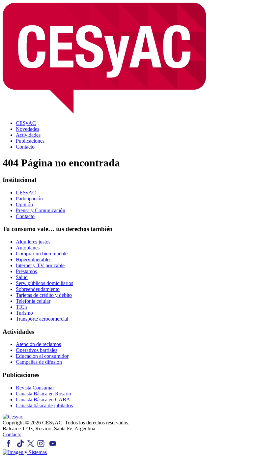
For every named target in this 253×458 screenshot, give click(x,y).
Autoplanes (28, 247)
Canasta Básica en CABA (43, 399)
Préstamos (26, 271)
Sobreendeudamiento (38, 289)
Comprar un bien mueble (42, 253)
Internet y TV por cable (40, 265)
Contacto (25, 216)
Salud (22, 277)
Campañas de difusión (39, 362)
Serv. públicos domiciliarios (44, 283)
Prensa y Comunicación (40, 210)
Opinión (24, 204)
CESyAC (26, 192)
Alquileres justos (33, 241)
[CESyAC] (13, 416)
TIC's (21, 307)
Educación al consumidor (42, 356)
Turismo (24, 313)
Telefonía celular (33, 301)
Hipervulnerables (33, 259)
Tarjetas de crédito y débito (44, 295)
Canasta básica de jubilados (44, 405)
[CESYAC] (104, 112)
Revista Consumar (35, 387)
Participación (29, 198)
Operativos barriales (36, 350)
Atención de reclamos (38, 344)
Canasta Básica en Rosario (43, 393)
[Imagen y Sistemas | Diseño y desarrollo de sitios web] (25, 452)
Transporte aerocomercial (42, 319)
